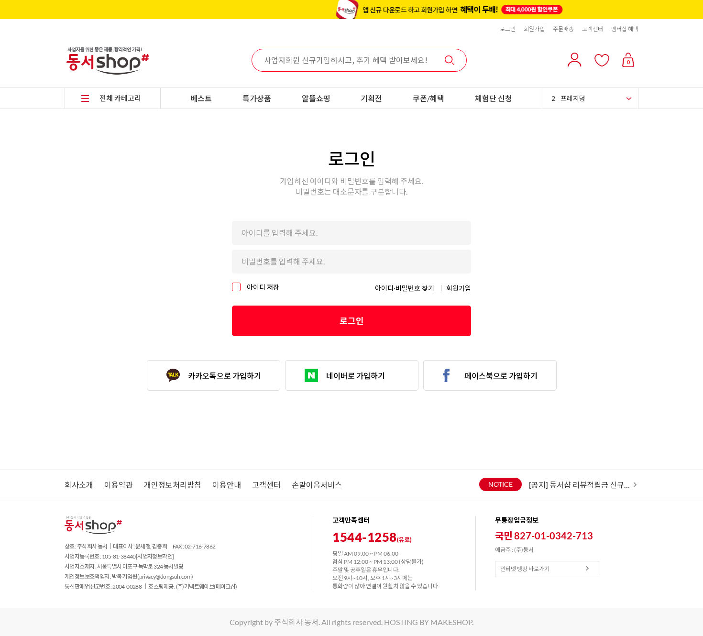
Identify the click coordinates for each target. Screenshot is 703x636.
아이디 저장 (262, 287)
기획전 (371, 98)
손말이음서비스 (317, 484)
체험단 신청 (493, 98)
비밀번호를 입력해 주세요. (283, 261)
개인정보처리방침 (172, 484)
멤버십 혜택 (624, 29)
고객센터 (592, 29)
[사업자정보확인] (155, 556)
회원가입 (534, 29)
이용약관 (118, 484)
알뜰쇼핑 (316, 98)
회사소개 (79, 484)
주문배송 (563, 29)
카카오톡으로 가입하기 (224, 375)
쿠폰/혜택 (428, 98)
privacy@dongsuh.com (165, 576)
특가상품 (256, 98)
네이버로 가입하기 (355, 375)
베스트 (201, 98)
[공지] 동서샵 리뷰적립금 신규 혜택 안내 (580, 484)
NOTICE (500, 484)
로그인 (508, 29)
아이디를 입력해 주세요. (280, 232)
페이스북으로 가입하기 (501, 375)
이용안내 (226, 484)
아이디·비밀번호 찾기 (404, 288)
